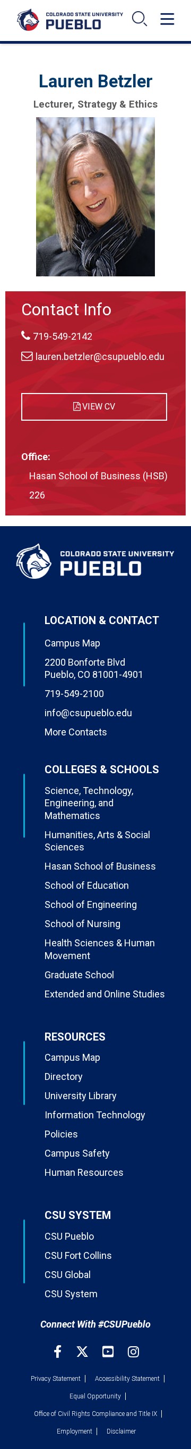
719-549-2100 (74, 693)
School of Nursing (82, 923)
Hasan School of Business (100, 866)
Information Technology (95, 1114)
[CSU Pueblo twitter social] (83, 1352)
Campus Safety (77, 1153)
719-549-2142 (62, 336)
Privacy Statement (56, 1378)
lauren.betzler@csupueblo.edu (100, 356)
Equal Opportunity (95, 1396)
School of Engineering (91, 904)
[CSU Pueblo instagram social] (133, 1352)
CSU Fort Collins (78, 1255)
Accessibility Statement (127, 1378)
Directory (64, 1076)
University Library (81, 1095)
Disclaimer (121, 1431)
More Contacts (76, 732)
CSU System (71, 1293)
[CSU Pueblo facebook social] (58, 1352)
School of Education (87, 885)
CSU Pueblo (69, 1236)
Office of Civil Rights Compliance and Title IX (95, 1414)
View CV (98, 407)
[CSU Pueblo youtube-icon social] (109, 1352)
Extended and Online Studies (105, 994)
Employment (74, 1431)
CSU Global (68, 1274)
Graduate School (79, 974)
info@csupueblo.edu (88, 712)
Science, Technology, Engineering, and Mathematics (89, 803)
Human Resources (84, 1172)
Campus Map (72, 643)
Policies (61, 1134)
